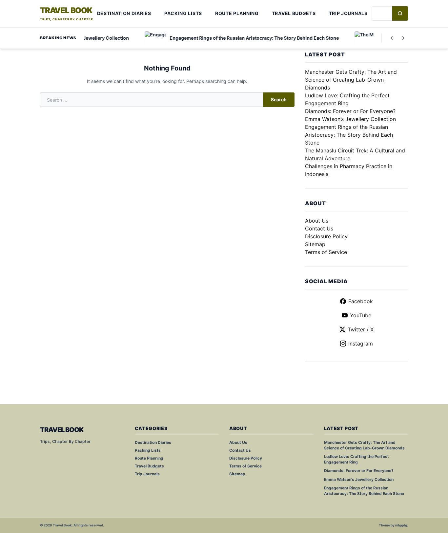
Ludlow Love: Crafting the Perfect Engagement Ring (356, 459)
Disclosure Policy (326, 236)
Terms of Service (326, 252)
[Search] (400, 13)
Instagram (360, 343)
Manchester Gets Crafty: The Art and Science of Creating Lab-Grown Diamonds (351, 80)
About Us (316, 220)
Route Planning (237, 13)
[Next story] (403, 38)
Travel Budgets (294, 13)
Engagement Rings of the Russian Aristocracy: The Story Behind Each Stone (349, 135)
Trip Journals (348, 13)
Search (279, 99)
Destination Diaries (124, 13)
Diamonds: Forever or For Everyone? (350, 111)
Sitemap (315, 244)
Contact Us (319, 228)
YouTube (360, 315)
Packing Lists (183, 13)
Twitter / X (361, 329)
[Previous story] (391, 38)
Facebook (360, 301)
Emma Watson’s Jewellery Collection (350, 119)
